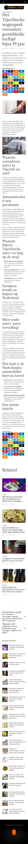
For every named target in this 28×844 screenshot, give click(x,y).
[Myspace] (16, 86)
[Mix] (16, 74)
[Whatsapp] (21, 74)
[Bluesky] (10, 91)
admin (14, 48)
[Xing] (21, 91)
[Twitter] (5, 91)
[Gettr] (16, 91)
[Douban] (10, 83)
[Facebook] (5, 71)
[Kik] (5, 77)
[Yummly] (21, 88)
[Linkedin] (21, 71)
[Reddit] (16, 71)
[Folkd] (21, 80)
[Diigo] (10, 88)
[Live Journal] (21, 86)
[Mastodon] (10, 74)
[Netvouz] (16, 83)
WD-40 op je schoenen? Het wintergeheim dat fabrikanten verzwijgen (12, 499)
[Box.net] (16, 88)
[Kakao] (21, 77)
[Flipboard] (5, 88)
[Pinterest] (5, 74)
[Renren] (5, 86)
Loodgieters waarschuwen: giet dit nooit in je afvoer (13, 560)
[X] (10, 71)
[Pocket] (10, 86)
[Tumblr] (16, 80)
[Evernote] (10, 77)
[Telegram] (16, 77)
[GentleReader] (5, 80)
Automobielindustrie (7, 11)
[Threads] (21, 83)
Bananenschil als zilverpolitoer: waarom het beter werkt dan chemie (13, 589)
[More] (5, 94)
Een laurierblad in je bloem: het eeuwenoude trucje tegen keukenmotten (13, 530)
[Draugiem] (10, 80)
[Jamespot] (5, 83)
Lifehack (5, 494)
